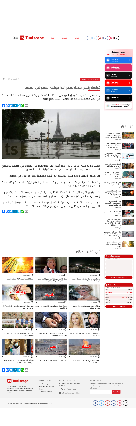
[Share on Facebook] (69, 275)
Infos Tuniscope (44, 384)
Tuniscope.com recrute (46, 386)
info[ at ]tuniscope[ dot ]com (71, 393)
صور (52, 38)
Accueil (97, 79)
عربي (76, 38)
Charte (41, 389)
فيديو (64, 38)
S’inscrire (116, 392)
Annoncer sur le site (45, 391)
